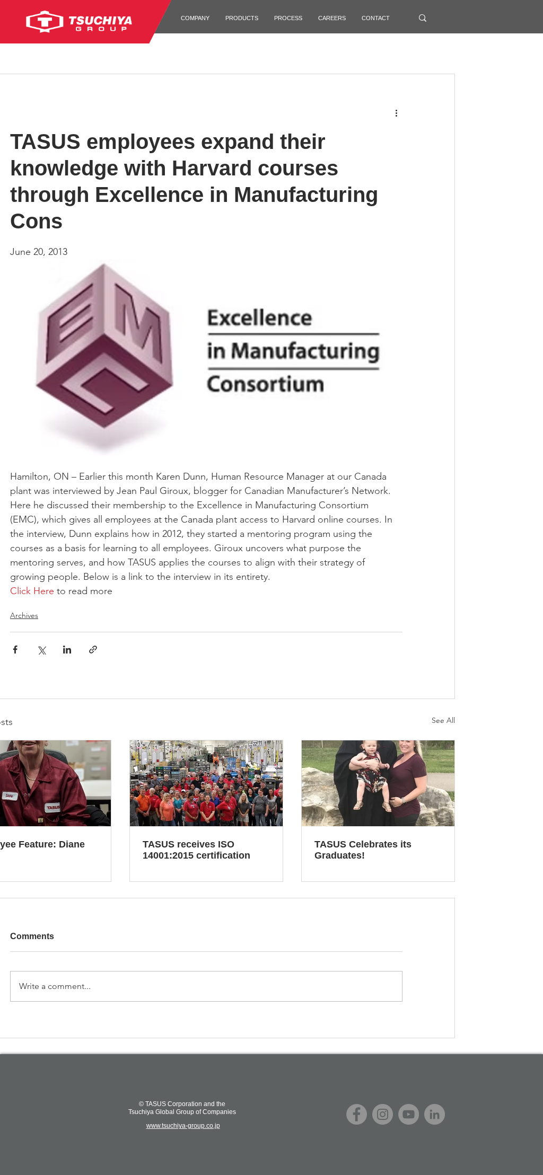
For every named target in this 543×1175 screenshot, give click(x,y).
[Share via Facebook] (15, 649)
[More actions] (396, 112)
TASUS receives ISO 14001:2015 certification (196, 850)
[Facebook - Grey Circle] (356, 1114)
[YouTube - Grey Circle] (408, 1114)
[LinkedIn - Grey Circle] (434, 1114)
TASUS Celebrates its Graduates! (362, 850)
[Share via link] (93, 649)
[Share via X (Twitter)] (41, 649)
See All (443, 720)
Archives (24, 615)
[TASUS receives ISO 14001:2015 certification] (206, 783)
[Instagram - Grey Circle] (382, 1114)
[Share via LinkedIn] (67, 649)
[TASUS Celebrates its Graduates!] (378, 783)
